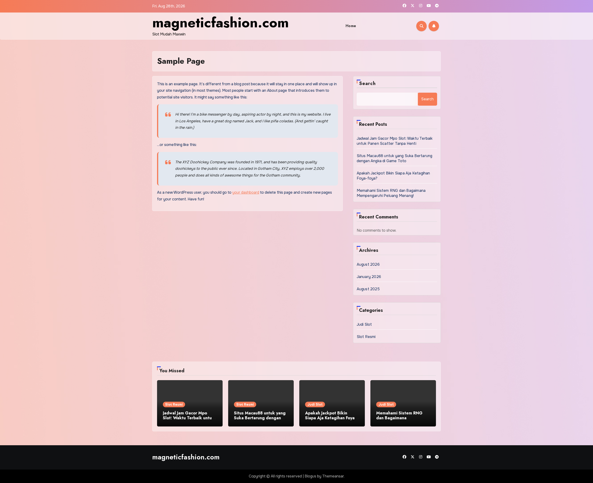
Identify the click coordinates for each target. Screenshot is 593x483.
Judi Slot (364, 324)
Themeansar (333, 476)
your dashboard (245, 192)
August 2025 (368, 289)
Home (351, 25)
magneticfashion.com (220, 23)
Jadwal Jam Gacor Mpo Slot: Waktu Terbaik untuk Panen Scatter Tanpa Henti (395, 141)
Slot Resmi (366, 336)
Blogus (310, 476)
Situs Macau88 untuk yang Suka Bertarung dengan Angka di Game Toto (394, 158)
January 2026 (369, 276)
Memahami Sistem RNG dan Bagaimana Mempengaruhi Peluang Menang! (391, 193)
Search (367, 83)
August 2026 (368, 264)
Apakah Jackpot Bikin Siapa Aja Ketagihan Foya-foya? (330, 418)
